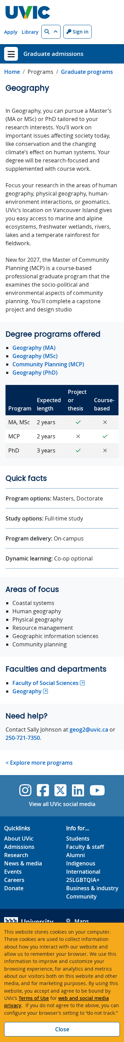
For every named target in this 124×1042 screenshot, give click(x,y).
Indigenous (80, 863)
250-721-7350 (23, 738)
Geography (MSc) (35, 356)
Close (62, 1029)
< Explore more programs (39, 762)
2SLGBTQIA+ (83, 880)
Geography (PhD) (35, 372)
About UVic (18, 838)
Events (13, 871)
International (83, 871)
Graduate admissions (53, 54)
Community (81, 896)
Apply (11, 32)
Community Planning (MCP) (48, 364)
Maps (81, 921)
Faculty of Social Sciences (45, 683)
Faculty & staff (85, 847)
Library (30, 32)
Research (16, 855)
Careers (14, 880)
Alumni (75, 855)
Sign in (80, 31)
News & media (23, 863)
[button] (51, 32)
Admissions (19, 847)
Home (12, 72)
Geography (27, 691)
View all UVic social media (62, 804)
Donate (13, 888)
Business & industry (92, 888)
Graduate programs (87, 72)
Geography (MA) (33, 347)
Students (78, 838)
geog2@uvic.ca (89, 729)
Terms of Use (34, 998)
